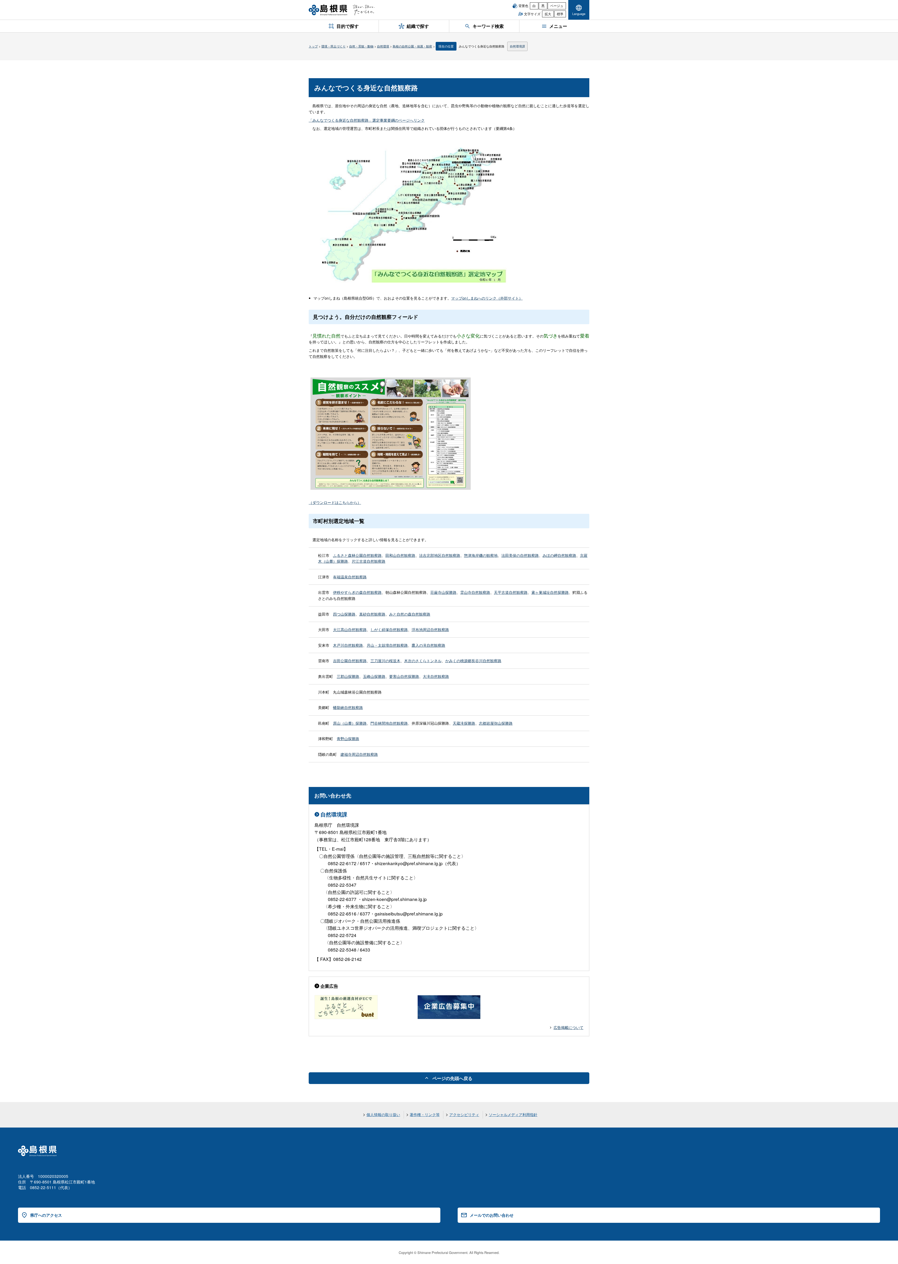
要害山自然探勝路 (404, 676)
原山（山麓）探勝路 (350, 723)
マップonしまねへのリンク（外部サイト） (487, 298)
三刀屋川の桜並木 (385, 660)
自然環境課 (517, 46)
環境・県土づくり (333, 46)
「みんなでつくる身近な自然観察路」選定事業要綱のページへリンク (367, 120)
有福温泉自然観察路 (350, 577)
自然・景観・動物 (361, 46)
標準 (560, 13)
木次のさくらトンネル (423, 660)
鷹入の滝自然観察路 (428, 645)
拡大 (548, 13)
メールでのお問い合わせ (492, 1215)
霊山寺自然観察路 (475, 592)
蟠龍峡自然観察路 (348, 707)
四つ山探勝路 (344, 614)
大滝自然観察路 (436, 676)
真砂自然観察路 (372, 614)
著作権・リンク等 (425, 1114)
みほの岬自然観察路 (559, 555)
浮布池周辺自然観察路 (430, 629)
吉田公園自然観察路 (350, 660)
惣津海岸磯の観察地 (481, 555)
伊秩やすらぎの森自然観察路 (357, 592)
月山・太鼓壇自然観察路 (387, 645)
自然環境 (383, 46)
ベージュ (556, 5)
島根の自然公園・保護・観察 (412, 46)
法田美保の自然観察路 (520, 555)
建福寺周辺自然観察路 (359, 754)
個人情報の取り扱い (383, 1114)
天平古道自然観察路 (511, 592)
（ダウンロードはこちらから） (335, 502)
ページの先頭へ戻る (452, 1078)
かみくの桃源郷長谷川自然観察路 (473, 660)
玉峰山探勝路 (374, 676)
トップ (313, 46)
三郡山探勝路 (348, 676)
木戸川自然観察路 (348, 645)
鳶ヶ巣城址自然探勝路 (550, 592)
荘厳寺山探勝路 (443, 592)
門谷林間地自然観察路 (389, 723)
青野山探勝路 (348, 738)
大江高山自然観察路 (350, 629)
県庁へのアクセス (46, 1215)
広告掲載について (568, 1027)
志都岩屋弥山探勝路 (496, 723)
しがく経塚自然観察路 (389, 629)
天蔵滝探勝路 (464, 723)
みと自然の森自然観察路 (409, 614)
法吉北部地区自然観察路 (439, 555)
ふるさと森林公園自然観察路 (357, 555)
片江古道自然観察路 (368, 561)
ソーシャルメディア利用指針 (513, 1114)
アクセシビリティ (464, 1114)
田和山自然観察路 (400, 555)
